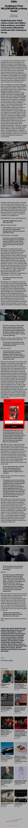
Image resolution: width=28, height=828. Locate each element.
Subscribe (14, 426)
